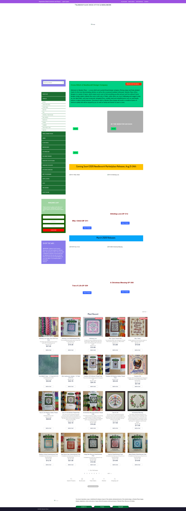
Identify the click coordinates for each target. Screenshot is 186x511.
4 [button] (91, 473)
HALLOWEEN (45, 117)
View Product (87, 228)
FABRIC (44, 138)
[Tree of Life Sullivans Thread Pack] (71, 401)
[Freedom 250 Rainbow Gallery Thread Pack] (115, 365)
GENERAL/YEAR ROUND (48, 115)
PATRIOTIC (45, 120)
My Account (82, 480)
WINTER (44, 130)
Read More (45, 260)
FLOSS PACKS (46, 142)
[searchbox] (53, 82)
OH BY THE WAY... (46, 192)
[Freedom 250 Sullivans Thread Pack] (93, 365)
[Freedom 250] (137, 365)
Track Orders (93, 480)
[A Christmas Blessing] (137, 401)
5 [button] (94, 473)
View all (44, 261)
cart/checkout (139, 1)
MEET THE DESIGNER (47, 174)
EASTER (44, 110)
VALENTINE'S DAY (47, 127)
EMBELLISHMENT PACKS (48, 133)
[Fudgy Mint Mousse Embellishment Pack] (93, 443)
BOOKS (44, 102)
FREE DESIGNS (46, 187)
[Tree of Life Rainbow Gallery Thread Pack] (48, 401)
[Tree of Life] (115, 401)
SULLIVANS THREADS (47, 156)
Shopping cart (114, 480)
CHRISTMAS (45, 107)
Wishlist (104, 480)
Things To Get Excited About (84, 124)
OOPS (44, 183)
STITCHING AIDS (46, 151)
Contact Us (84, 507)
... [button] (101, 473)
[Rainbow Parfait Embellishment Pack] (48, 443)
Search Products (71, 480)
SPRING (44, 122)
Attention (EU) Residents (132, 84)
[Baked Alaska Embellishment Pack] (137, 443)
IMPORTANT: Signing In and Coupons (51, 248)
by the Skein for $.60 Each (121, 124)
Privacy (102, 507)
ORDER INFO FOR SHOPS (48, 165)
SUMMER (45, 125)
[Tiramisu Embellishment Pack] (115, 443)
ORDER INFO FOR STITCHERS (49, 160)
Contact (146, 1)
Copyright (120, 507)
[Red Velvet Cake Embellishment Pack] (71, 443)
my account (124, 1)
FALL (44, 112)
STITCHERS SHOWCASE (48, 169)
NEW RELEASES (46, 147)
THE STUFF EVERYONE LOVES (83, 148)
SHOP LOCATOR (46, 178)
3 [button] (89, 473)
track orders (131, 1)
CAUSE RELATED (46, 104)
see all (75, 128)
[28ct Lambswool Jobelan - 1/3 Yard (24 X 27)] (71, 365)
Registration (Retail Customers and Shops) (50, 1)
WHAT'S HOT (45, 94)
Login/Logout (65, 1)
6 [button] (96, 473)
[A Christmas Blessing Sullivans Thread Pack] (93, 401)
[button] (110, 473)
